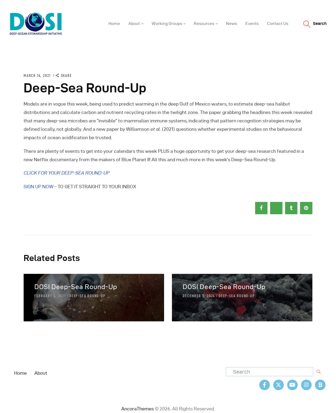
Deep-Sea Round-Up (87, 296)
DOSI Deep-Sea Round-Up (75, 286)
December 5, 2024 (199, 296)
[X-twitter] (278, 385)
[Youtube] (292, 385)
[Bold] (320, 385)
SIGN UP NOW (38, 186)
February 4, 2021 (50, 296)
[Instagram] (306, 385)
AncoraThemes (137, 408)
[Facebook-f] (264, 385)
